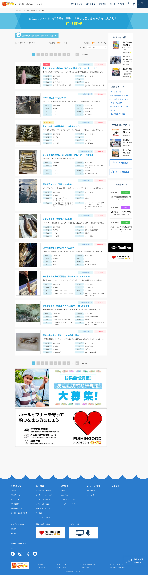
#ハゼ (127, 99)
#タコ (112, 103)
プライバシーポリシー (63, 564)
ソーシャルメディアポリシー (90, 564)
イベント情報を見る (122, 172)
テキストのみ (102, 43)
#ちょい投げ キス (116, 99)
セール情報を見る (122, 163)
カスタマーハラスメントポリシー (120, 564)
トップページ (18, 10)
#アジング (125, 107)
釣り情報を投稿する (139, 561)
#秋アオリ (113, 110)
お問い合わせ (84, 567)
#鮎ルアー (120, 103)
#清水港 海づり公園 (117, 114)
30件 (65, 43)
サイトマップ (41, 567)
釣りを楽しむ (31, 10)
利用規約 (40, 564)
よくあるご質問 (61, 567)
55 (77, 54)
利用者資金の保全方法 (117, 567)
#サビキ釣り (114, 107)
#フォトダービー (116, 92)
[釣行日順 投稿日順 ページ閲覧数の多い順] (97, 47)
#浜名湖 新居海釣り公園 (119, 96)
